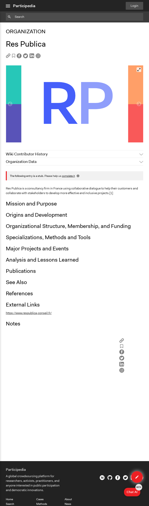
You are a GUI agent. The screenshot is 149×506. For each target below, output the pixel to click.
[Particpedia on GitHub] (109, 479)
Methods (41, 504)
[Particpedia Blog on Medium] (102, 479)
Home (9, 499)
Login (134, 6)
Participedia (24, 6)
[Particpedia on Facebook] (117, 479)
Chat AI (133, 491)
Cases (40, 499)
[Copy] (8, 57)
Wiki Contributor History (27, 154)
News (68, 504)
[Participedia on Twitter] (125, 479)
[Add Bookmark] (13, 56)
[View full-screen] (139, 69)
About (68, 499)
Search (10, 504)
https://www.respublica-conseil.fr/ (29, 313)
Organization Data (21, 161)
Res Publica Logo (20, 138)
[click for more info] (77, 176)
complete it (68, 176)
